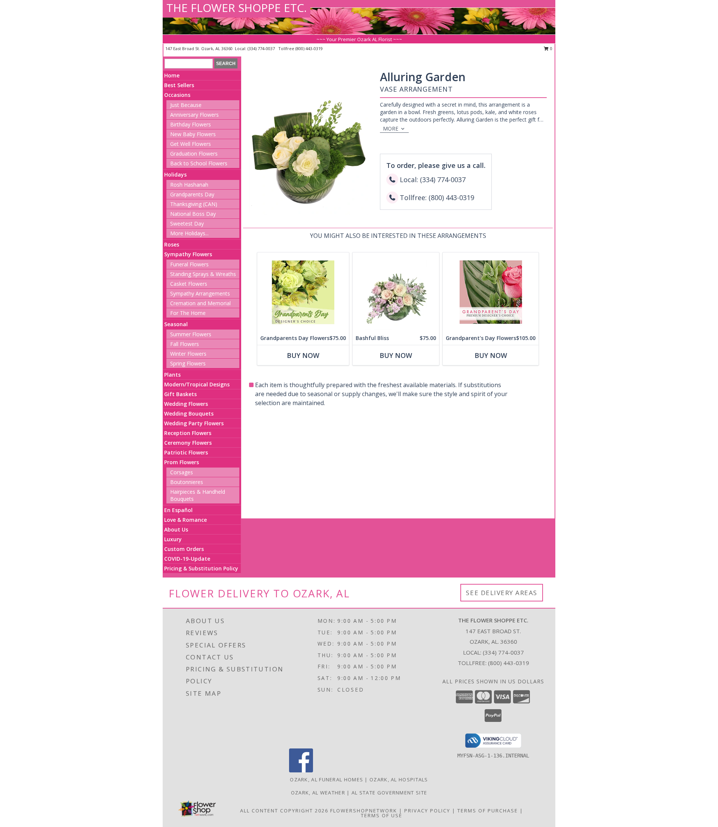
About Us (176, 529)
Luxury (173, 539)
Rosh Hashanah (189, 184)
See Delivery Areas (501, 592)
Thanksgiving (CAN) (193, 204)
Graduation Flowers (194, 153)
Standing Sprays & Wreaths (203, 274)
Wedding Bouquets (189, 413)
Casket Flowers (188, 283)
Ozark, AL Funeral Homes (326, 779)
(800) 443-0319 (309, 48)
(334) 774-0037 (262, 48)
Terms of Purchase (487, 810)
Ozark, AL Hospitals (398, 779)
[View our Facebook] (301, 770)
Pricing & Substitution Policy (201, 568)
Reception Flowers (187, 433)
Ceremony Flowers (188, 442)
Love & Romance (185, 519)
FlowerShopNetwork (363, 810)
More (390, 128)
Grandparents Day (192, 194)
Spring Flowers (188, 363)
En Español (178, 510)
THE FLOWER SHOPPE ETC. (236, 7)
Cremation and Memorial (200, 303)
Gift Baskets (180, 394)
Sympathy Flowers (188, 254)
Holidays (175, 174)
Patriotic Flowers (186, 452)
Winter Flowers (188, 353)
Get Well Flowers (190, 143)
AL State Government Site (389, 792)
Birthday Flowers (190, 124)
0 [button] (551, 48)
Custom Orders (184, 548)
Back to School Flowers (198, 163)
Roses (171, 244)
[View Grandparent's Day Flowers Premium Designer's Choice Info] (490, 291)
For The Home (188, 312)
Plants (172, 374)
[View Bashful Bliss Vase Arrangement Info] (396, 291)
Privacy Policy (427, 810)
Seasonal (176, 324)
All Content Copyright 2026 (284, 810)
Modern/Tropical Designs (197, 384)
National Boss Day (193, 213)
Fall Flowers (184, 343)
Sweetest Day (187, 223)
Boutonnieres (186, 482)
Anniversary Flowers (194, 114)
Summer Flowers (190, 334)
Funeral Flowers (189, 264)
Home (172, 75)
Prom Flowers (181, 462)
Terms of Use (381, 815)
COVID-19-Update (187, 558)
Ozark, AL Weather (318, 792)
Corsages (181, 472)
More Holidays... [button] (189, 233)
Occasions (177, 94)
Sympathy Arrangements (200, 293)
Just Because (186, 104)
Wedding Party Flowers (194, 423)
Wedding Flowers (186, 403)
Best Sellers (179, 85)
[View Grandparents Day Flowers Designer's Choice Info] (303, 291)
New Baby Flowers (193, 134)
